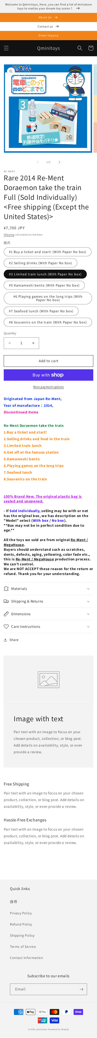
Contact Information (26, 957)
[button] (6, 48)
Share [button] (14, 639)
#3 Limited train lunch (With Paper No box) (45, 274)
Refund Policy (21, 924)
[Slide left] (37, 162)
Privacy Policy (21, 913)
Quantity (10, 333)
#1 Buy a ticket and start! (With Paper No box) (47, 252)
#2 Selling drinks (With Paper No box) (40, 263)
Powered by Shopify (58, 1029)
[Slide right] (59, 162)
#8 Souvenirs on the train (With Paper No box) (48, 322)
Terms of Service (23, 946)
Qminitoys (41, 1029)
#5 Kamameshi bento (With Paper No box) (44, 285)
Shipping (9, 234)
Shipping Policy (22, 935)
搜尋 (13, 901)
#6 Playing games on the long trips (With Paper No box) (48, 298)
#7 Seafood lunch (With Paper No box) (41, 311)
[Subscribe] (81, 989)
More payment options (48, 387)
